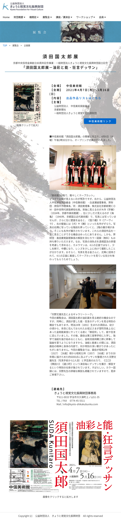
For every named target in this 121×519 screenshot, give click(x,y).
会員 (101, 17)
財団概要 (18, 17)
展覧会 (46, 17)
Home (6, 17)
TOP (5, 45)
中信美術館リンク (100, 121)
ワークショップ (84, 17)
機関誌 (32, 17)
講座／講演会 (63, 17)
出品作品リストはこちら (83, 98)
